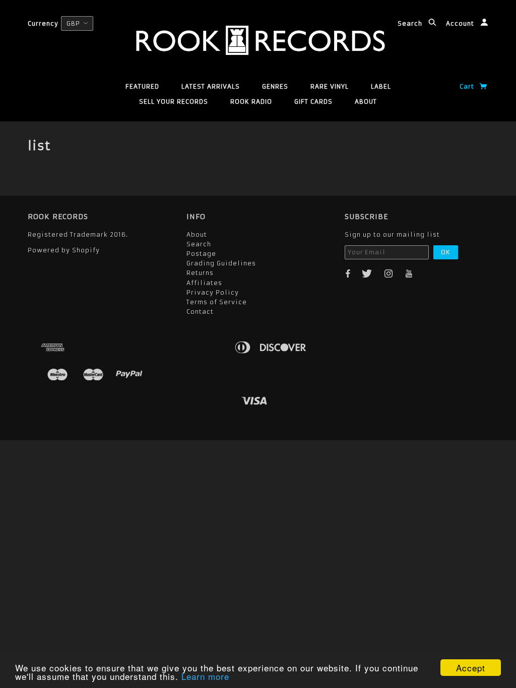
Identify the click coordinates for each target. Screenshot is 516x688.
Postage (201, 253)
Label (381, 86)
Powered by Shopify (64, 250)
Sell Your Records (173, 101)
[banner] (257, 40)
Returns (200, 273)
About (366, 101)
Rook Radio (251, 101)
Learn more (205, 676)
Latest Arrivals (210, 86)
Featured (142, 86)
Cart (468, 86)
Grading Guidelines (221, 263)
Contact (200, 311)
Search (411, 23)
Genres (275, 86)
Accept (470, 667)
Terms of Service (216, 302)
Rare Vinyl (329, 86)
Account (461, 23)
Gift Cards (313, 101)
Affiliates (204, 283)
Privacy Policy (212, 292)
